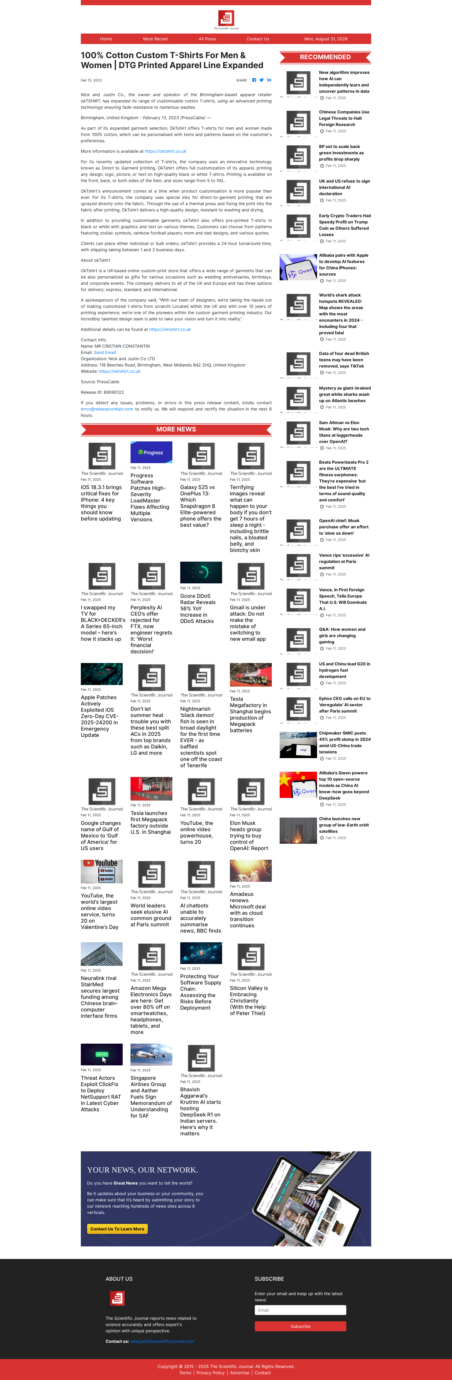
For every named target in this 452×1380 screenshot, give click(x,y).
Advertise (239, 1372)
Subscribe (300, 1326)
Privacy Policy (211, 1372)
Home (106, 38)
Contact (263, 1372)
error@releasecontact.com (107, 409)
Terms (185, 1372)
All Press (207, 38)
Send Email (105, 352)
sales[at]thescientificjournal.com (162, 1341)
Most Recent (155, 38)
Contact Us (258, 38)
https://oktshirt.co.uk (166, 151)
